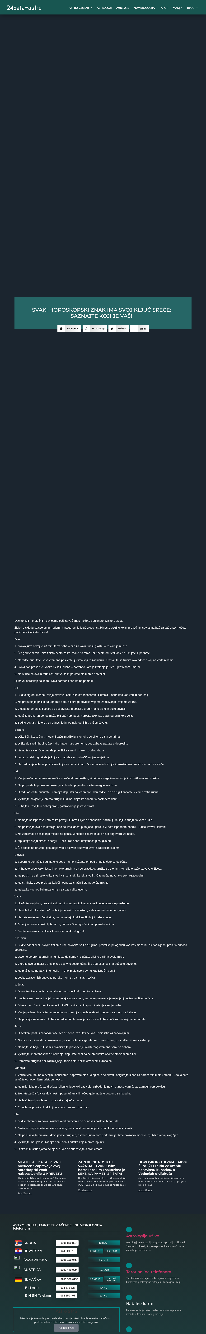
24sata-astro (24, 7)
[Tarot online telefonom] (129, 1265)
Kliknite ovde (66, 1327)
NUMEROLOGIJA (144, 7)
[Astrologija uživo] (129, 1229)
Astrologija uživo (142, 1236)
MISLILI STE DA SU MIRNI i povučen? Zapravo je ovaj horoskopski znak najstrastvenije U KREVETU (40, 1168)
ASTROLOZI (104, 7)
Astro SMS (122, 7)
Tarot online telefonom (148, 1271)
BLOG (190, 7)
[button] (69, 328)
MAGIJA (177, 7)
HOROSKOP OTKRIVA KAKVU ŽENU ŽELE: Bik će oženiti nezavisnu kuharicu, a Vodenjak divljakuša (162, 1168)
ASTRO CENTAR (79, 7)
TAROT (163, 7)
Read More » (25, 1193)
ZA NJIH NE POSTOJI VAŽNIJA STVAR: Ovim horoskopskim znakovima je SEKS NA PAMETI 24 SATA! (101, 1168)
